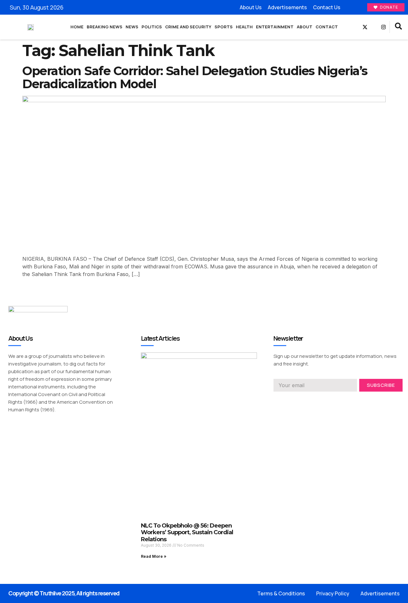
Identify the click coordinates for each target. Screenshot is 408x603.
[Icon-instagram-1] (299, 400)
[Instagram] (383, 27)
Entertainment (275, 27)
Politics (152, 27)
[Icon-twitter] (287, 400)
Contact (327, 27)
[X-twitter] (365, 27)
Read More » (153, 556)
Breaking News (104, 27)
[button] (398, 27)
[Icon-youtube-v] (374, 27)
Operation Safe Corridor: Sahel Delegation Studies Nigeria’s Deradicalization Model (195, 77)
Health (244, 27)
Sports (224, 27)
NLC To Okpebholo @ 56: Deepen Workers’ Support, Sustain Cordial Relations (187, 532)
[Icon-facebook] (355, 27)
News (132, 27)
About (304, 27)
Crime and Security (188, 27)
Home (77, 27)
